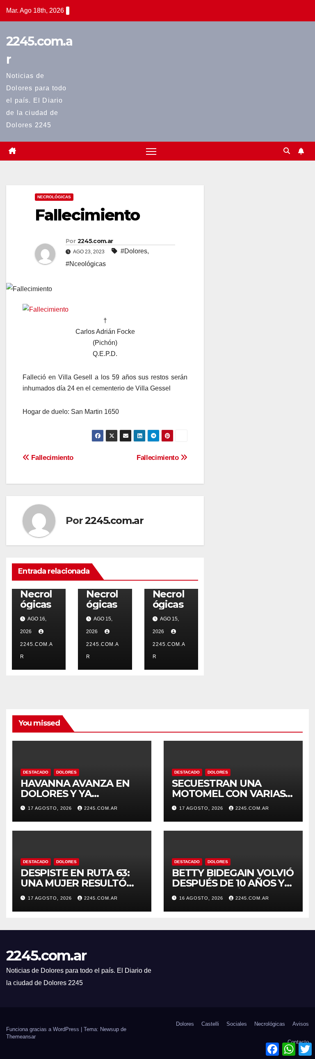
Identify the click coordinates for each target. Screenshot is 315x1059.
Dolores (66, 772)
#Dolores (134, 251)
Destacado (35, 772)
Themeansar (21, 1037)
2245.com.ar (95, 241)
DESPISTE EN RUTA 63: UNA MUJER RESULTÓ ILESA (75, 883)
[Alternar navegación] (151, 151)
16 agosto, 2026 (202, 898)
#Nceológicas (86, 263)
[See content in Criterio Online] (45, 309)
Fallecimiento (158, 457)
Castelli (210, 1024)
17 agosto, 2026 (50, 808)
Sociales (236, 1024)
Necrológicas (54, 197)
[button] (286, 150)
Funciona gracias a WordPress (43, 1029)
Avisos (300, 1024)
